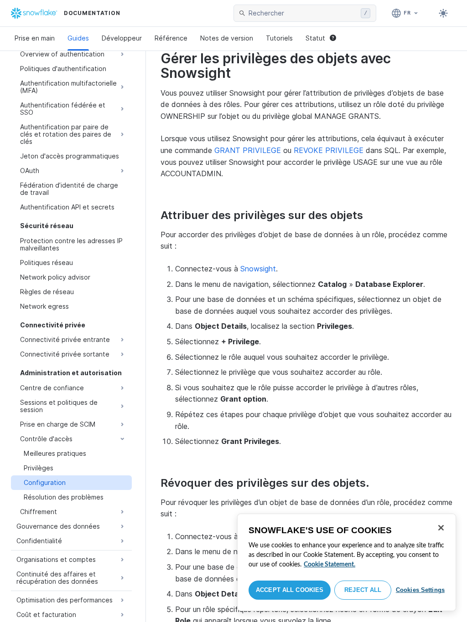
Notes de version (226, 38)
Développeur (122, 38)
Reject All (362, 589)
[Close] (441, 528)
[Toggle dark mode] (443, 13)
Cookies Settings (420, 589)
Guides (78, 38)
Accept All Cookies (289, 589)
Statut (315, 38)
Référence (171, 38)
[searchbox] (303, 13)
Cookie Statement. (329, 564)
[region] (346, 562)
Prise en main (35, 38)
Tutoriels (279, 38)
